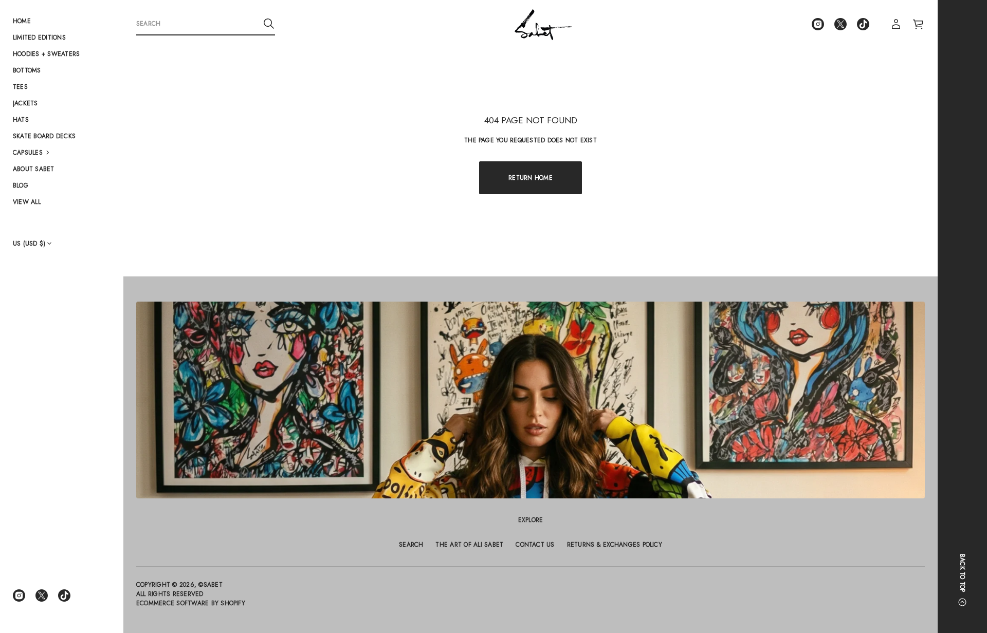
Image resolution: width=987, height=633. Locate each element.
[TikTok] (64, 595)
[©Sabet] (543, 24)
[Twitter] (41, 595)
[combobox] (197, 23)
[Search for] (269, 23)
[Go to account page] (896, 24)
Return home (530, 177)
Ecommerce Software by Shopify (190, 603)
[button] (62, 152)
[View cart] (918, 24)
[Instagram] (19, 595)
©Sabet (210, 584)
